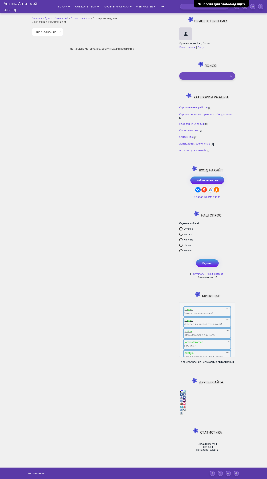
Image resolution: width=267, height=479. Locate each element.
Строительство (80, 18)
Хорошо (188, 234)
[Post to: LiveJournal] (184, 409)
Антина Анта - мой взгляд (20, 6)
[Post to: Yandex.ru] (184, 406)
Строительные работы (193, 107)
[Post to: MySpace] (184, 397)
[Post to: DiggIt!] (181, 394)
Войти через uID (207, 180)
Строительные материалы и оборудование (206, 114)
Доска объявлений (56, 18)
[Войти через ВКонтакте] (198, 190)
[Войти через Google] (210, 190)
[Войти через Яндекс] (204, 190)
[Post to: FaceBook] (184, 394)
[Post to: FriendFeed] (181, 400)
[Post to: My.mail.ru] (181, 409)
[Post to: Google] (181, 397)
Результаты (198, 273)
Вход (201, 47)
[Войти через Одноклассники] (216, 190)
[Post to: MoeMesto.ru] (181, 406)
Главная (37, 18)
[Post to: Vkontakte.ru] (181, 412)
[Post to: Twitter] (184, 390)
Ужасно (188, 250)
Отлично (188, 228)
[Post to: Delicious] (181, 390)
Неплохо (188, 239)
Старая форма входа (207, 197)
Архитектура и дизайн (192, 150)
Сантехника (186, 136)
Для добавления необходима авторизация (207, 362)
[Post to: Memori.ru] (184, 403)
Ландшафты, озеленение (194, 143)
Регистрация (187, 47)
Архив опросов (215, 273)
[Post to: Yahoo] (184, 400)
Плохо (187, 245)
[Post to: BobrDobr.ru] (181, 403)
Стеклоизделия (188, 130)
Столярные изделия (191, 123)
